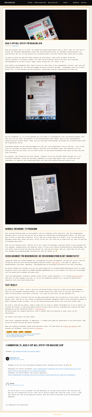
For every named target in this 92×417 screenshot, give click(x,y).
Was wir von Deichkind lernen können (15, 336)
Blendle (8, 333)
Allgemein (9, 331)
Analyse (15, 331)
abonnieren (76, 2)
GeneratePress (57, 414)
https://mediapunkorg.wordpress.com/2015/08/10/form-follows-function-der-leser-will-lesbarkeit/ (42, 375)
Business (21, 331)
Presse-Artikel (77, 276)
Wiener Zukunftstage (40, 2)
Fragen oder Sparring (70, 326)
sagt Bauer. (56, 262)
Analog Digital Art (53, 2)
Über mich (83, 2)
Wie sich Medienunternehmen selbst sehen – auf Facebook (20, 335)
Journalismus (28, 331)
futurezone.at (40, 309)
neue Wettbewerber (36, 333)
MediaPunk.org (10, 3)
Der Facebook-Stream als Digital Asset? (26, 351)
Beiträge (30, 2)
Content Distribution (16, 333)
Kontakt (65, 2)
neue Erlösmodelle (26, 333)
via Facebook (38, 328)
